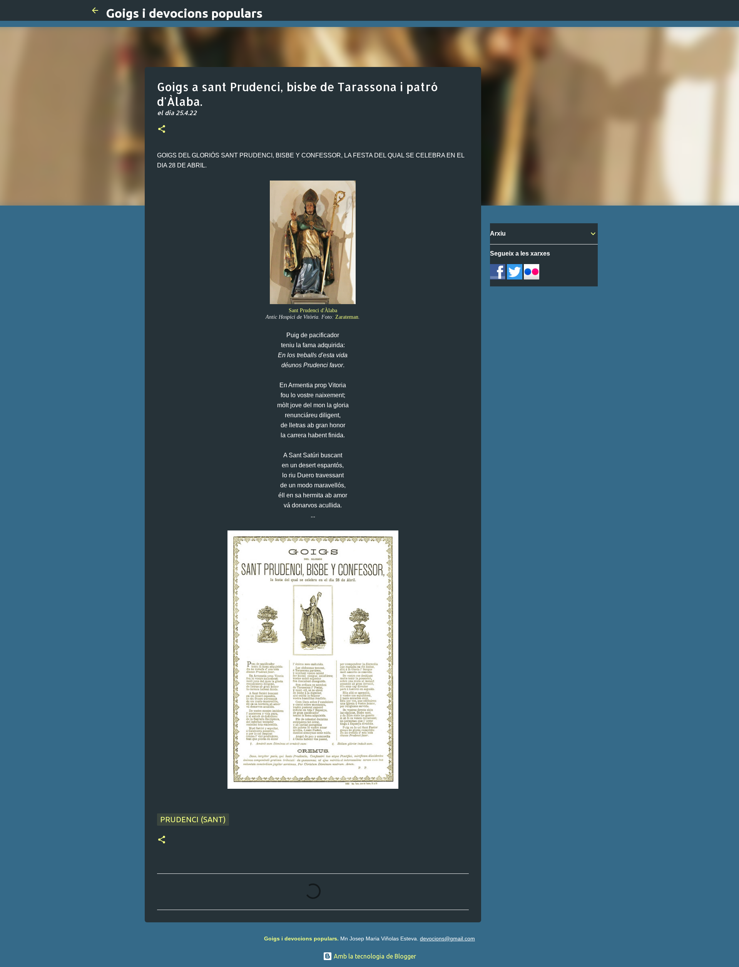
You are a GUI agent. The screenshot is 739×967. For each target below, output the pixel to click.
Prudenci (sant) (193, 819)
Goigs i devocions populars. (301, 938)
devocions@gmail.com (447, 938)
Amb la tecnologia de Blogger (374, 956)
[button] (161, 129)
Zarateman (346, 317)
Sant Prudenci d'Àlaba (313, 310)
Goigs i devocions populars (184, 13)
